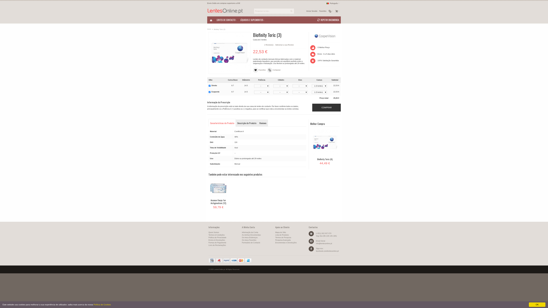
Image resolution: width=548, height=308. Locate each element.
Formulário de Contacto (251, 243)
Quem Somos (213, 232)
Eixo (300, 80)
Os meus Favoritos (249, 240)
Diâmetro (246, 80)
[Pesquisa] (291, 11)
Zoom (229, 53)
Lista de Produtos (282, 235)
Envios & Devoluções (216, 240)
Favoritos (322, 11)
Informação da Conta (250, 232)
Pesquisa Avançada (283, 240)
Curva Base (233, 80)
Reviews (262, 123)
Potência (261, 80)
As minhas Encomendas (251, 235)
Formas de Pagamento (217, 243)
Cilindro (281, 80)
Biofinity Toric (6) (325, 159)
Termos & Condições (216, 235)
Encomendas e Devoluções (286, 243)
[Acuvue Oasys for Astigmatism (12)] (218, 188)
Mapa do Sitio (280, 232)
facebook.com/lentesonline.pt (327, 251)
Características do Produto (222, 123)
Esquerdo (215, 92)
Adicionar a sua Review (284, 45)
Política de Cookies (102, 304)
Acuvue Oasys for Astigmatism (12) (218, 201)
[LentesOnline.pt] (225, 11)
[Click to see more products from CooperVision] (324, 35)
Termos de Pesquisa (283, 238)
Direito (214, 86)
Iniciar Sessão (311, 11)
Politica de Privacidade (217, 238)
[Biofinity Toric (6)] (325, 142)
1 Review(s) (268, 45)
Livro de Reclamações (217, 245)
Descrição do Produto (246, 123)
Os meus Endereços (250, 238)
